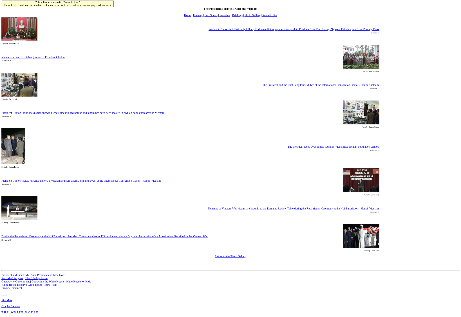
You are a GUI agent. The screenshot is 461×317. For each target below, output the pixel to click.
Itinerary (198, 15)
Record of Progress (12, 278)
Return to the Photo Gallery (230, 256)
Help (54, 284)
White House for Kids (78, 281)
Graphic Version (10, 306)
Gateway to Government (15, 281)
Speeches (225, 15)
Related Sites (269, 15)
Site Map (6, 300)
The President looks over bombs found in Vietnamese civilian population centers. (333, 146)
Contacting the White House (48, 281)
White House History (13, 284)
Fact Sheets (211, 15)
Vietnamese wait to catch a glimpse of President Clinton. (33, 57)
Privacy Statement (11, 287)
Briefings (237, 15)
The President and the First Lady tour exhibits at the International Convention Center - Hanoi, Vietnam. (320, 84)
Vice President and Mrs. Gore (48, 275)
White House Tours (39, 284)
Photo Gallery (252, 15)
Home (187, 15)
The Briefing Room (36, 278)
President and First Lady (15, 275)
